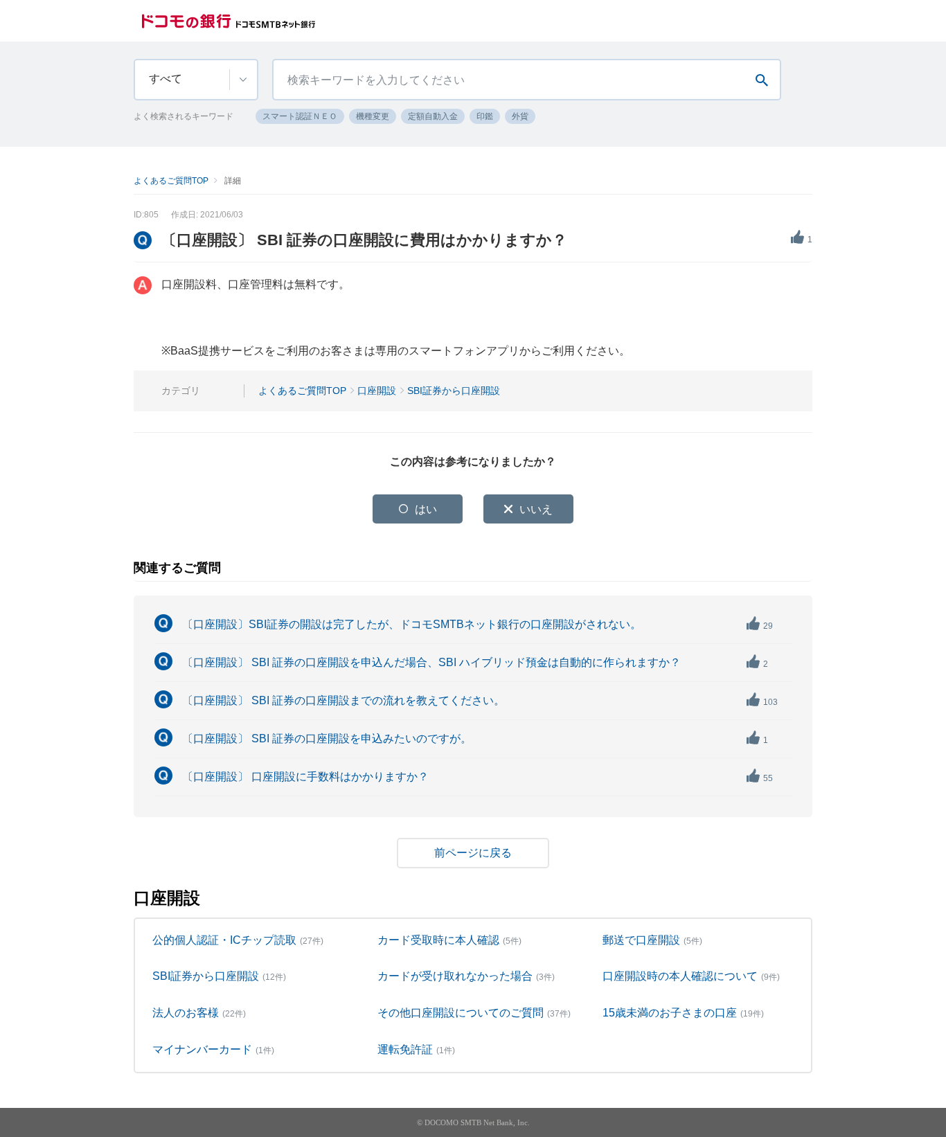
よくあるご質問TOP (171, 181)
